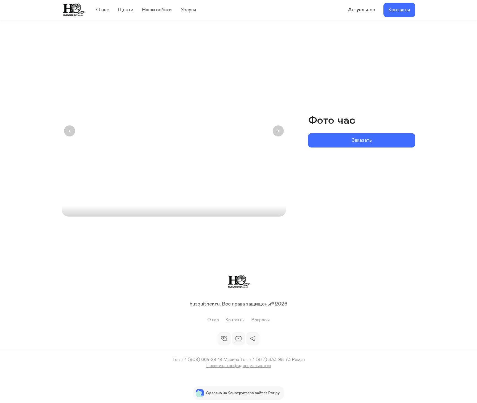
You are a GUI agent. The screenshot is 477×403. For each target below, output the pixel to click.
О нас (102, 9)
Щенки (125, 9)
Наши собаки (157, 9)
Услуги (188, 9)
